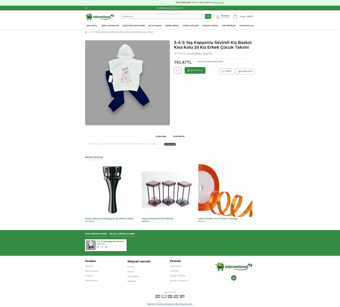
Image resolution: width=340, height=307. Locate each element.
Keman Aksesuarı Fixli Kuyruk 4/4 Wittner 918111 (109, 218)
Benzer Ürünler (94, 157)
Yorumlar (178, 136)
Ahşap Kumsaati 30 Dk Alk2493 (157, 218)
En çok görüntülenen (122, 234)
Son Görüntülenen (96, 234)
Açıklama (161, 136)
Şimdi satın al (209, 2)
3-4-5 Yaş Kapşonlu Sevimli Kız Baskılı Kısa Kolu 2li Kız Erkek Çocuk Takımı (111, 241)
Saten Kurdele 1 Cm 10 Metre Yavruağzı (218, 218)
